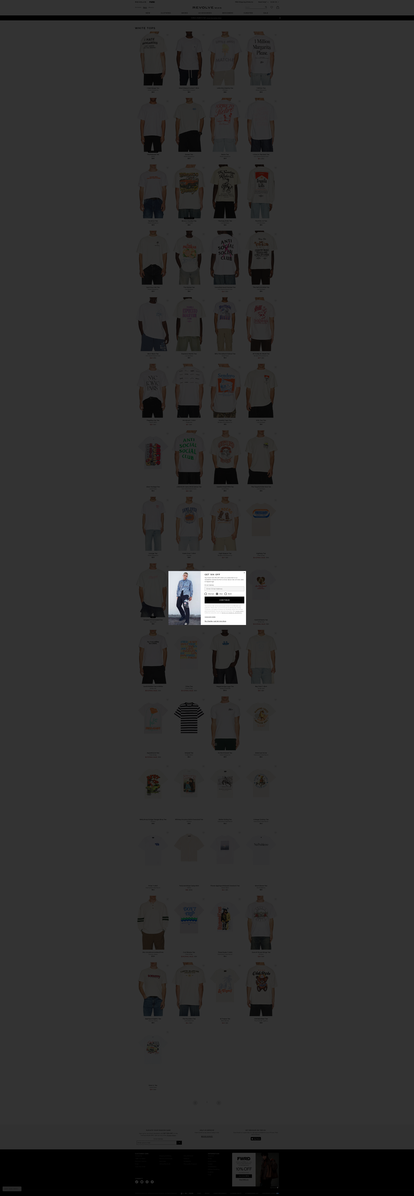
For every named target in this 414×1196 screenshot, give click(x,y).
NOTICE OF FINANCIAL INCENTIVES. (232, 613)
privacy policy (239, 611)
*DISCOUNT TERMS (210, 617)
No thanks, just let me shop (215, 621)
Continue (224, 600)
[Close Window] (244, 572)
